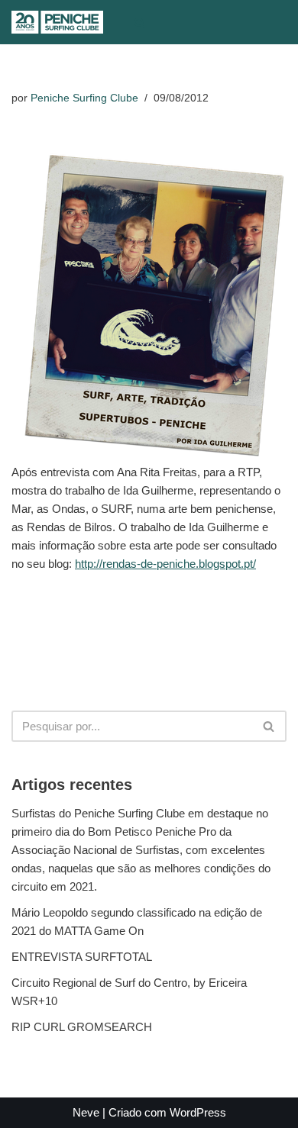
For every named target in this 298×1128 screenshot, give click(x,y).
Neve (86, 1112)
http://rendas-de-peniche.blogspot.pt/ (165, 563)
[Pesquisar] (139, 22)
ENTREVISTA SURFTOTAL (81, 956)
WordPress (198, 1112)
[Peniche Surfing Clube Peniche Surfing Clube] (57, 22)
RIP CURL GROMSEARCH (81, 1026)
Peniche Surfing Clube (84, 98)
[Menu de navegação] (171, 22)
